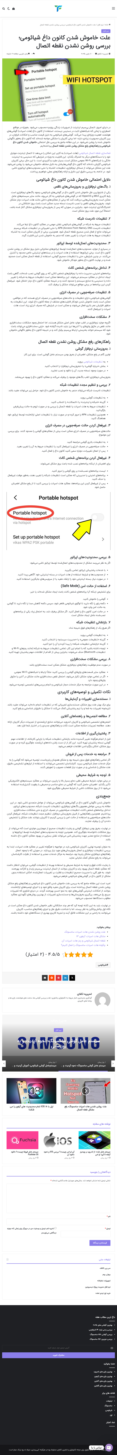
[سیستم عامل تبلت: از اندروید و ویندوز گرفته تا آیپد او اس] (94, 1140)
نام (108, 1216)
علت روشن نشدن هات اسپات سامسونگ (84, 932)
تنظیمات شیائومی (93, 362)
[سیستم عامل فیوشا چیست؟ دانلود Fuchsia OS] (22, 1140)
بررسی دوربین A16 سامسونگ (101, 1339)
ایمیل (107, 1228)
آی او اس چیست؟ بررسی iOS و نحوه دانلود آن (59, 1153)
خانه (107, 25)
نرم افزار (100, 25)
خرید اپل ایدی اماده (103, 1293)
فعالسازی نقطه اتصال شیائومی (94, 153)
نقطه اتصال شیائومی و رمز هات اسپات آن (83, 941)
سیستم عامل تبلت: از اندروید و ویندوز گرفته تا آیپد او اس (95, 1153)
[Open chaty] (109, 1447)
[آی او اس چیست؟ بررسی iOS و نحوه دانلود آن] (58, 1140)
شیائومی (102, 965)
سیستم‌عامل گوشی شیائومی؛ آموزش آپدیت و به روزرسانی (59, 1043)
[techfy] (58, 8)
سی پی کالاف (105, 1268)
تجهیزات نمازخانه (103, 1281)
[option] (58, 1043)
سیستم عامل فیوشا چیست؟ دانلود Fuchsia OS (24, 1153)
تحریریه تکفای (84, 994)
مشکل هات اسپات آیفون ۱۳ (90, 936)
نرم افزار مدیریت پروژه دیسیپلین (97, 1287)
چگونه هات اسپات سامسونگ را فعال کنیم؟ (83, 945)
